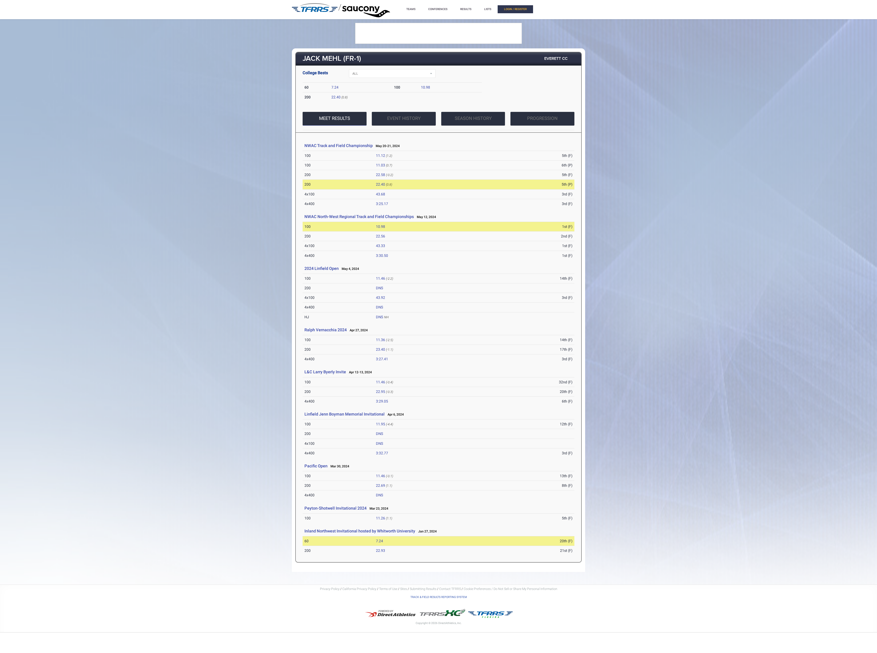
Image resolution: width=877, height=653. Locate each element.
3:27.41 (382, 359)
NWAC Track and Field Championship (338, 145)
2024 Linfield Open (321, 268)
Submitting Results (423, 589)
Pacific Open (316, 465)
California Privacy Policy (359, 589)
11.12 (380, 155)
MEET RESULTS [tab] (334, 118)
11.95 (380, 424)
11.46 (380, 278)
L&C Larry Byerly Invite (325, 371)
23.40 (380, 349)
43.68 (380, 194)
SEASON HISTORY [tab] (473, 118)
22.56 (380, 236)
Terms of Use (388, 589)
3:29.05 (382, 401)
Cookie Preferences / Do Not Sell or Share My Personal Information (510, 589)
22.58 (380, 175)
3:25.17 (382, 204)
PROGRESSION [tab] (542, 118)
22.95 (380, 392)
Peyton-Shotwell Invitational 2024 (335, 508)
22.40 (336, 97)
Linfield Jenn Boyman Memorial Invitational (344, 414)
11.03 (380, 165)
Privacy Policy (330, 589)
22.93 (380, 550)
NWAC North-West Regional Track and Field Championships (359, 216)
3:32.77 (382, 453)
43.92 (380, 297)
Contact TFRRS (450, 589)
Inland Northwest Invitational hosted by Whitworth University (359, 531)
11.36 (380, 340)
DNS (379, 288)
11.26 (380, 518)
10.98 (425, 87)
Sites (403, 589)
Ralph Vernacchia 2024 (325, 329)
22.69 (380, 485)
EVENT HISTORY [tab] (404, 118)
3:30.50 (382, 255)
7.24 (334, 87)
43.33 (380, 246)
